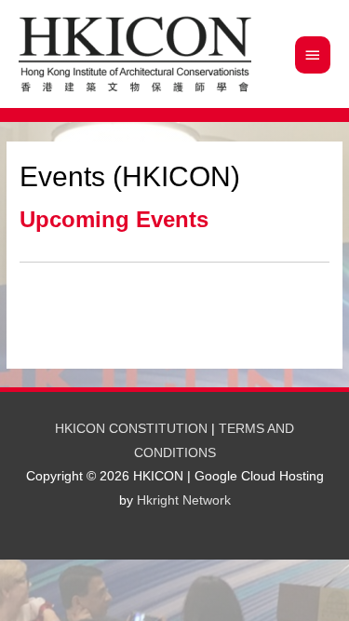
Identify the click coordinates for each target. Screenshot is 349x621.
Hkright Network (184, 500)
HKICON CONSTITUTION (131, 429)
